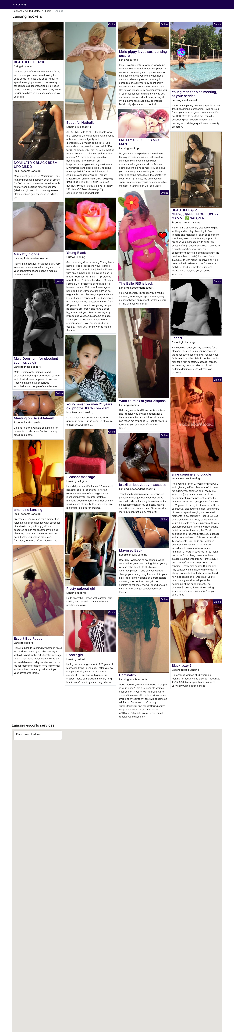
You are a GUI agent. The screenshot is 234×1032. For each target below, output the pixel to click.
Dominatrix (127, 675)
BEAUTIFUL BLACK (29, 62)
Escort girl (74, 655)
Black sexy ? (181, 666)
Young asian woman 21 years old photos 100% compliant (89, 406)
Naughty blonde (26, 254)
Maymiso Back (130, 550)
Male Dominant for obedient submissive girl (36, 360)
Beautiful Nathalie (80, 123)
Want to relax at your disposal (143, 401)
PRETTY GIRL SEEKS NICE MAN (140, 142)
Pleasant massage (80, 477)
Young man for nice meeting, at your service (194, 94)
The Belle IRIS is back (136, 283)
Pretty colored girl (80, 589)
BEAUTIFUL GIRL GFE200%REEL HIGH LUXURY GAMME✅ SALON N (195, 214)
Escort (177, 338)
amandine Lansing (28, 510)
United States (33, 10)
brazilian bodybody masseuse (142, 485)
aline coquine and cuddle (191, 474)
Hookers (17, 10)
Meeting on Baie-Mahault (34, 418)
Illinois (47, 10)
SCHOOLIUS (19, 4)
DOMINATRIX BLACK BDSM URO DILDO (36, 165)
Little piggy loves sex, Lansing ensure (143, 54)
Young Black (76, 253)
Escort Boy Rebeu (28, 638)
